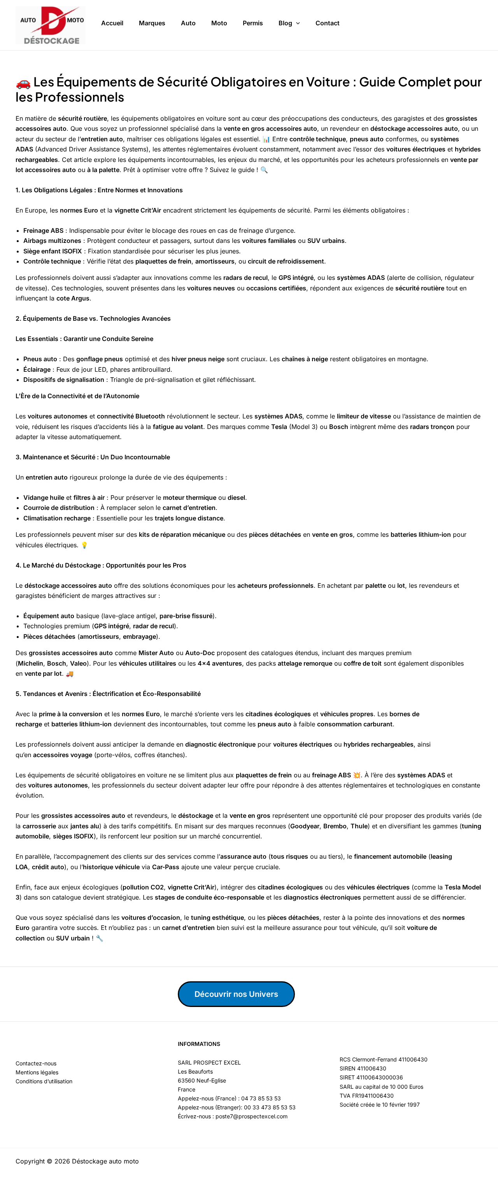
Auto (188, 23)
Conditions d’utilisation (44, 1081)
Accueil (112, 23)
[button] (296, 23)
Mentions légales (37, 1072)
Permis (253, 23)
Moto (219, 23)
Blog (285, 23)
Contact (328, 23)
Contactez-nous (36, 1063)
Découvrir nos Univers (236, 994)
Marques (152, 23)
